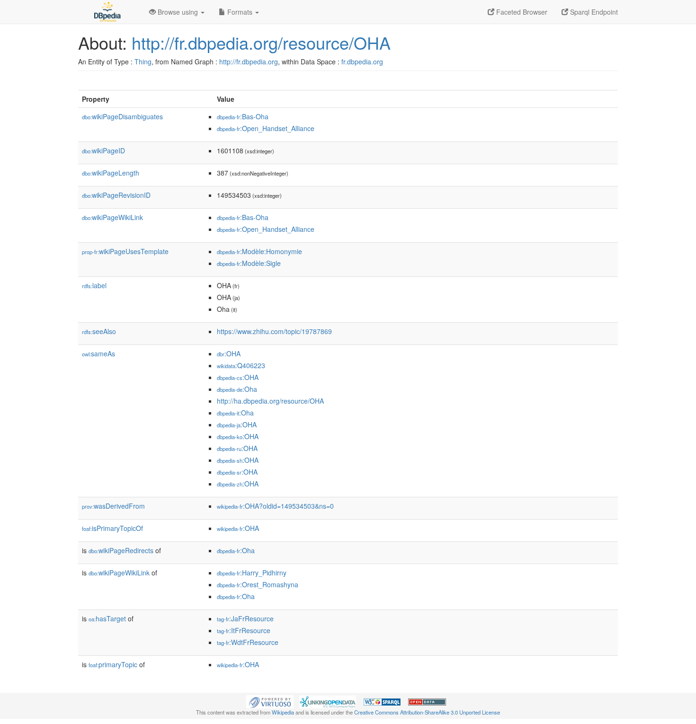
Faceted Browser (520, 12)
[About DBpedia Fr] (106, 12)
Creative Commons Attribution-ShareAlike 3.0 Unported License (427, 712)
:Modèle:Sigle (249, 263)
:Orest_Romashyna (257, 584)
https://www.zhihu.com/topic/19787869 (274, 331)
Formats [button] (239, 12)
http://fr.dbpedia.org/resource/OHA (261, 42)
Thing (143, 61)
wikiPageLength (110, 172)
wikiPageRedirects (121, 550)
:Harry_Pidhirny (251, 572)
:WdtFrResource (247, 642)
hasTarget (107, 618)
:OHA (229, 353)
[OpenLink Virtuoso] (270, 701)
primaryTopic (113, 664)
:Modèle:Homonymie (259, 251)
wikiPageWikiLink (112, 217)
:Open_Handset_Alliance (265, 128)
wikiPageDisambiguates (122, 116)
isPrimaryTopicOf (112, 528)
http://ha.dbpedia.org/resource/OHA (270, 401)
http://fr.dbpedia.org (248, 61)
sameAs (98, 353)
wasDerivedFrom (113, 506)
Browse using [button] (178, 12)
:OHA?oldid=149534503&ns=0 (275, 506)
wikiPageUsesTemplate (125, 251)
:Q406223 (241, 365)
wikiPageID (103, 150)
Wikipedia (283, 712)
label (94, 285)
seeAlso (99, 331)
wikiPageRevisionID (116, 195)
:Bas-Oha (242, 116)
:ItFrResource (243, 630)
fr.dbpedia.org (362, 61)
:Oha (237, 389)
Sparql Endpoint (593, 12)
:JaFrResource (245, 618)
